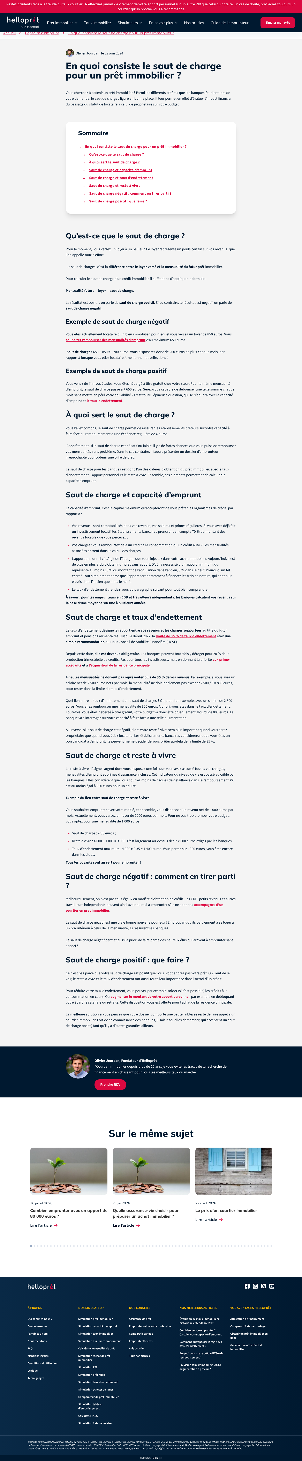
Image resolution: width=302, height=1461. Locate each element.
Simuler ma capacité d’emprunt (115, 756)
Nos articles (194, 22)
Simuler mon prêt (277, 22)
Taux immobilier (97, 22)
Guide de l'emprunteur (230, 22)
